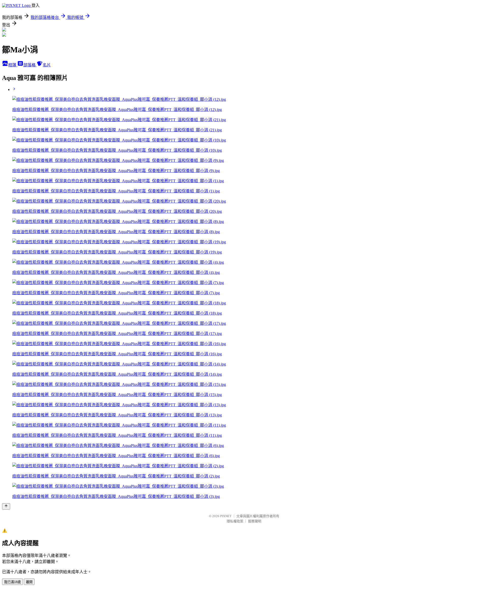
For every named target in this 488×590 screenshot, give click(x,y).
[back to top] (6, 506)
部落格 (30, 65)
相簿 (12, 65)
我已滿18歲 (12, 582)
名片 (47, 65)
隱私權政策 (235, 521)
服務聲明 (254, 521)
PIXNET (226, 516)
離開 (29, 582)
